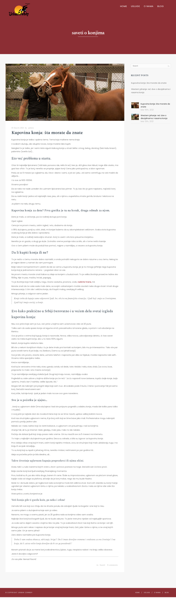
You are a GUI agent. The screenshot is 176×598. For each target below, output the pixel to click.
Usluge (135, 6)
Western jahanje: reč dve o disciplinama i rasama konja (150, 91)
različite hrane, (85, 282)
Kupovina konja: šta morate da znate (47, 132)
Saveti (102, 565)
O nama (148, 6)
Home (123, 6)
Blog (160, 6)
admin (31, 128)
